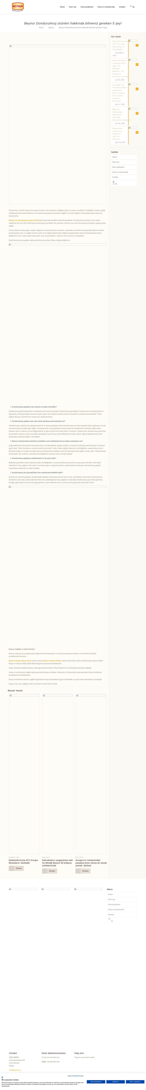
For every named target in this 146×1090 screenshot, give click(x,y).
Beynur (51, 27)
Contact (115, 177)
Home (41, 27)
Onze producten (118, 167)
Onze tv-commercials (120, 172)
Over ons (115, 162)
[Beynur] (17, 7)
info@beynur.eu (15, 1070)
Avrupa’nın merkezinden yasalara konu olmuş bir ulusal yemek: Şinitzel (91, 863)
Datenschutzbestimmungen (76, 1076)
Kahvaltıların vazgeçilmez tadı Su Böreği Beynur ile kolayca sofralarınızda (57, 863)
